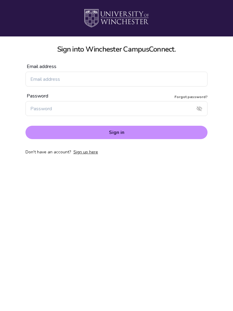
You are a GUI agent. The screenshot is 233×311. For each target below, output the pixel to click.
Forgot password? (191, 96)
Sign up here (85, 152)
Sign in (116, 132)
